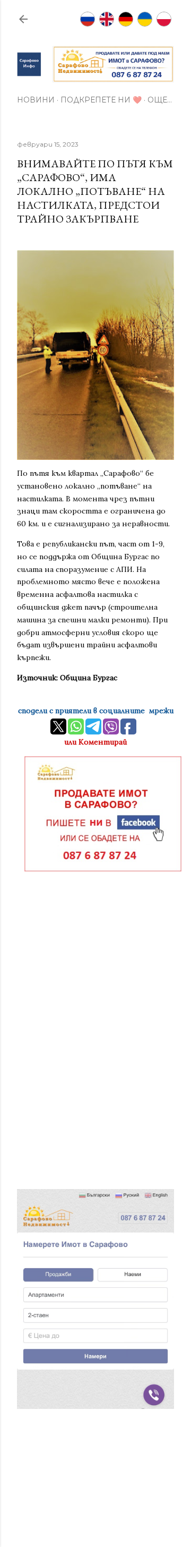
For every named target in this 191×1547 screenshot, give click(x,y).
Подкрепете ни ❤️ (101, 100)
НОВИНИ (36, 100)
